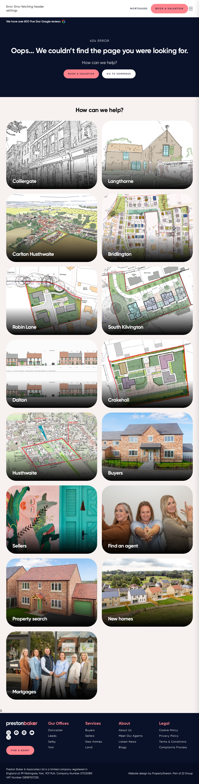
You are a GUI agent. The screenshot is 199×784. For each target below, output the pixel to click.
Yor (50, 747)
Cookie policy (168, 730)
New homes (93, 741)
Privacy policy (169, 735)
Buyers (90, 730)
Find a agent (20, 750)
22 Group (187, 773)
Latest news (127, 741)
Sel (50, 741)
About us (125, 730)
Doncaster (55, 730)
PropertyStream (161, 773)
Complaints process (173, 747)
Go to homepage (119, 74)
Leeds (52, 735)
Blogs (123, 747)
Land (89, 747)
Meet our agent (130, 735)
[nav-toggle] (191, 8)
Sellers (89, 735)
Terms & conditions (172, 741)
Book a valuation (81, 74)
